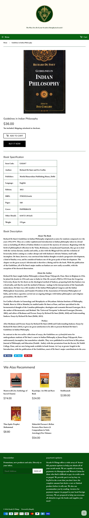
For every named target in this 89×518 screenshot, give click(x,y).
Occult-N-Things (13, 509)
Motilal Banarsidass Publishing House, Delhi (37, 176)
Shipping (18, 128)
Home (5, 43)
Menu (7, 37)
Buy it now (14, 144)
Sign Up (37, 471)
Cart (85, 37)
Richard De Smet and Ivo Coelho (33, 170)
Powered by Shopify (27, 509)
